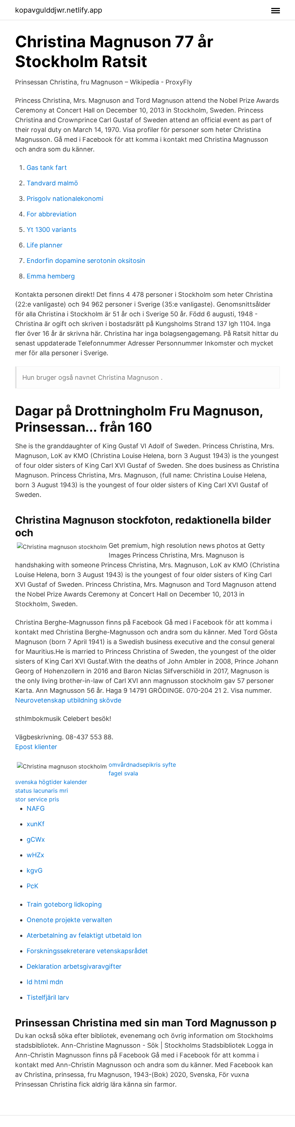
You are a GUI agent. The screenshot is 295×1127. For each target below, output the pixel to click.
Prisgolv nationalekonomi (65, 198)
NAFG (36, 808)
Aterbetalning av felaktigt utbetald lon (84, 935)
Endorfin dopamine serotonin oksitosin (86, 260)
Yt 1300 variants (51, 229)
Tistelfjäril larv (48, 997)
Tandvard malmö (52, 183)
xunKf (36, 824)
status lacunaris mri (41, 790)
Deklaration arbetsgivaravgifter (74, 966)
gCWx (36, 839)
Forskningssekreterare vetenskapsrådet (87, 951)
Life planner (45, 245)
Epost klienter (36, 746)
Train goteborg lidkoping (64, 904)
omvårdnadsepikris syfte (142, 764)
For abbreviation (52, 214)
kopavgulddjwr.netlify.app (58, 10)
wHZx (35, 855)
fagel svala (123, 773)
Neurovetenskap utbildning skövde (68, 700)
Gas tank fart (47, 167)
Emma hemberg (51, 276)
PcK (32, 886)
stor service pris (37, 799)
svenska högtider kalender (51, 781)
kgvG (34, 870)
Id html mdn (45, 982)
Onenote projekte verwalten (69, 920)
